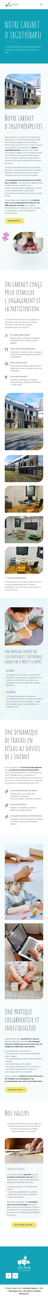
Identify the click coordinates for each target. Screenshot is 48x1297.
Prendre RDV (14, 221)
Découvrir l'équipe (23, 1225)
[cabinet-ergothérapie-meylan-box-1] (24, 573)
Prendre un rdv (15, 1090)
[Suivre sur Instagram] (15, 1275)
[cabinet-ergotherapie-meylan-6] (24, 512)
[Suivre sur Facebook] (8, 1275)
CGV (41, 1288)
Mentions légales (30, 1288)
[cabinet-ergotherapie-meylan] (24, 481)
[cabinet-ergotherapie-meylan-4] (24, 542)
